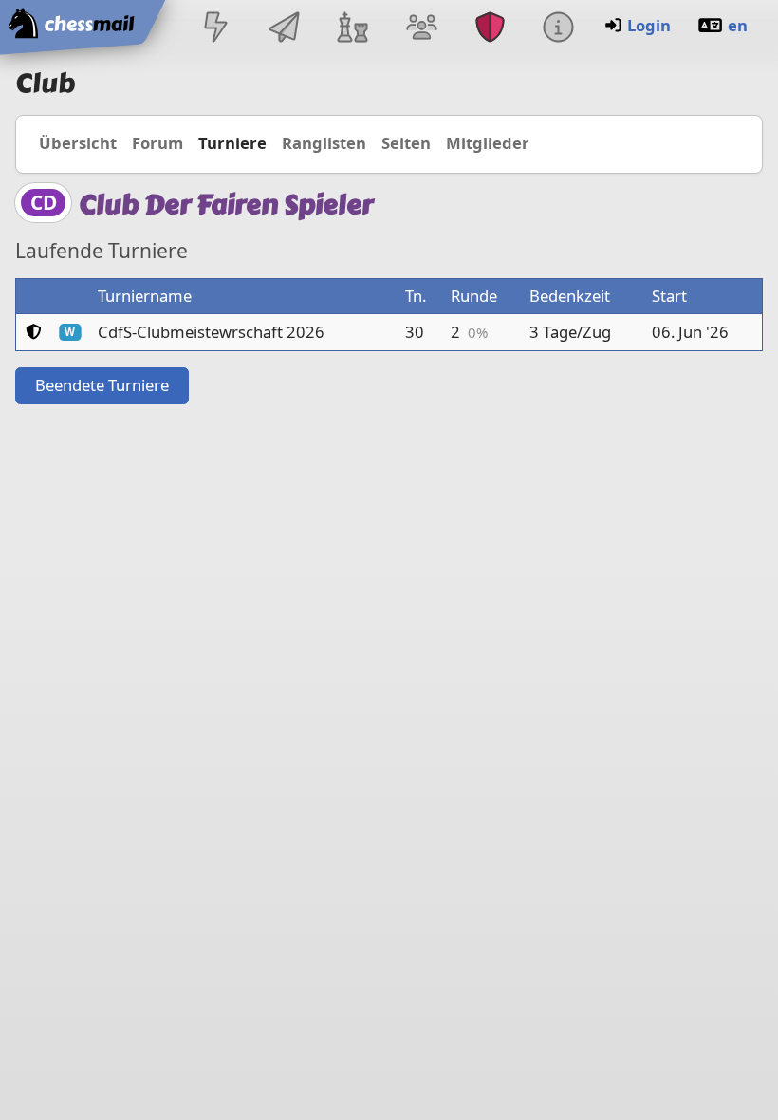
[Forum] (421, 28)
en (738, 25)
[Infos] (558, 28)
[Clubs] (489, 28)
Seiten (406, 143)
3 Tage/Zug (570, 332)
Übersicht (78, 143)
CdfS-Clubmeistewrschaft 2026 (211, 332)
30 (414, 332)
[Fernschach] (284, 28)
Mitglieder (487, 143)
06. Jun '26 (690, 332)
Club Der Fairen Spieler (226, 204)
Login (649, 25)
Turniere (232, 143)
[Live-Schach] (215, 28)
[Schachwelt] (353, 28)
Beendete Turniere (102, 385)
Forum (157, 143)
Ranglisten (324, 143)
